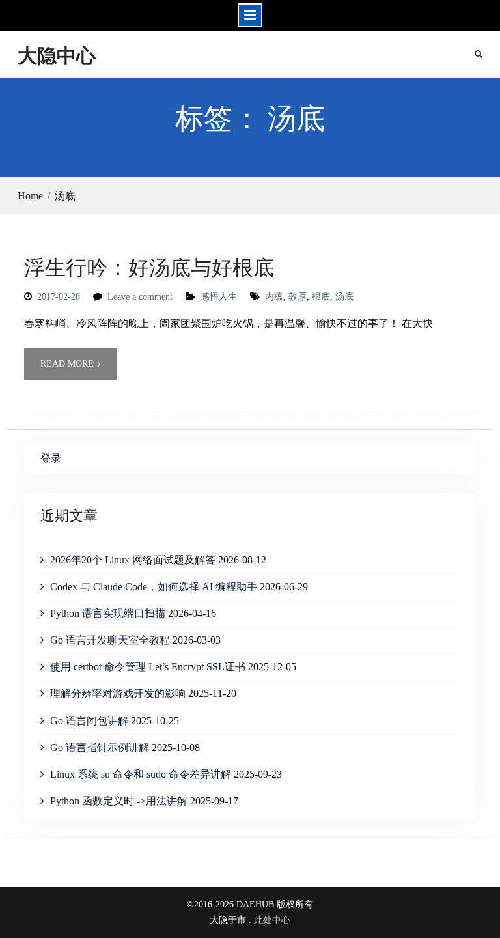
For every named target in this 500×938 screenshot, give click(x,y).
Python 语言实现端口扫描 (107, 613)
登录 (50, 458)
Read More (67, 364)
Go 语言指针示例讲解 (99, 747)
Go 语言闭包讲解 (89, 720)
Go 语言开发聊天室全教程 (110, 640)
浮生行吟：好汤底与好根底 (149, 266)
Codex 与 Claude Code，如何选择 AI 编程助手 (153, 586)
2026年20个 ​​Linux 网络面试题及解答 (132, 559)
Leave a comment (140, 297)
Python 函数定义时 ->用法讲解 (119, 800)
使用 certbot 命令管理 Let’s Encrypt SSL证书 (147, 666)
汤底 (344, 297)
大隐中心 (57, 55)
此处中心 (272, 920)
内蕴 (274, 297)
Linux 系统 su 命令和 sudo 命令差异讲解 (140, 774)
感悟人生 (219, 297)
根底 (321, 297)
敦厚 (297, 297)
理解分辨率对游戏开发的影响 (118, 693)
